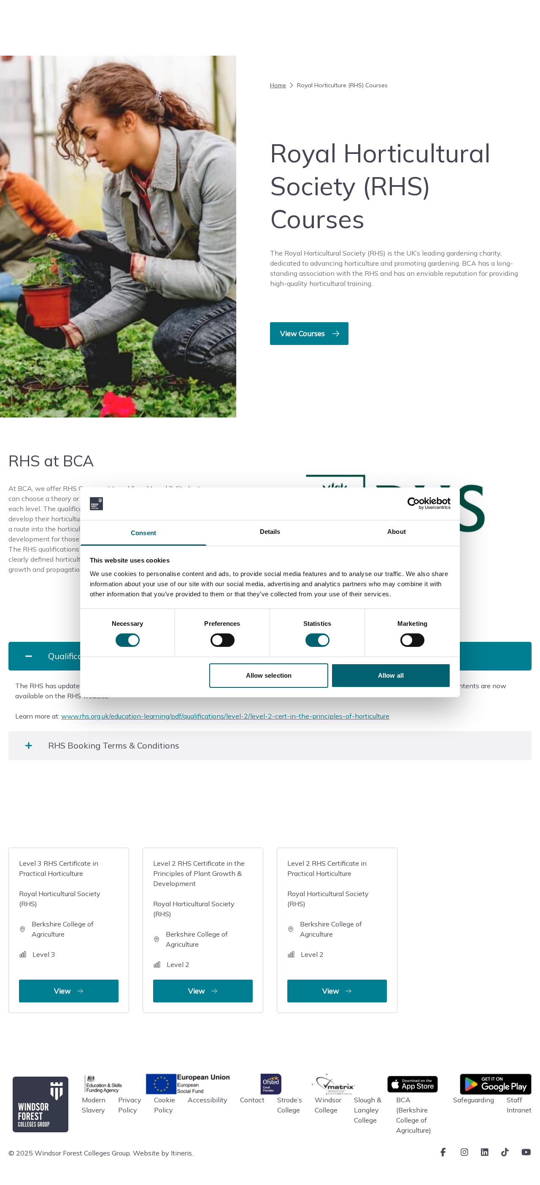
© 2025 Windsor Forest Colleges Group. (69, 1153)
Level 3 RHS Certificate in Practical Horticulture (59, 927)
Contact (252, 1100)
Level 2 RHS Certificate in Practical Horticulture (328, 927)
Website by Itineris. (163, 1153)
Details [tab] (270, 531)
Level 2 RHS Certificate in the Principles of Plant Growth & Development (199, 927)
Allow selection (269, 675)
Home (278, 85)
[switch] (223, 640)
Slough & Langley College (367, 1110)
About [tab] (396, 531)
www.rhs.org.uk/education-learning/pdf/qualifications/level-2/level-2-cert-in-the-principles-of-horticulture (225, 716)
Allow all (391, 675)
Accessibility (207, 1100)
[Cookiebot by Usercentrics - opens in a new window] (414, 503)
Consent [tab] (143, 532)
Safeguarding (473, 1100)
